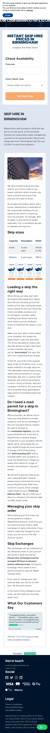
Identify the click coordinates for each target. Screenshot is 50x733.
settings (29, 10)
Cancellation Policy (13, 710)
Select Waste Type (14, 79)
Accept (7, 15)
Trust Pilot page (23, 636)
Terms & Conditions (13, 704)
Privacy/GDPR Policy (14, 707)
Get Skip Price (25, 96)
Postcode (10, 64)
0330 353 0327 (10, 668)
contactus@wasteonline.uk (17, 665)
